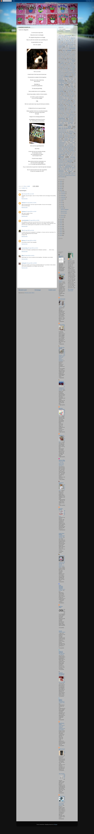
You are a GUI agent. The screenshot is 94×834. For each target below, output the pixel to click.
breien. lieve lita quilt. (63, 54)
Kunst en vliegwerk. (65, 209)
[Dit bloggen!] (34, 186)
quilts (69, 127)
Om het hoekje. (64, 213)
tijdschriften (70, 161)
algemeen (73, 38)
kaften (72, 91)
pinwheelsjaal (62, 118)
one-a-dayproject (66, 112)
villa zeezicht (61, 773)
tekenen (61, 157)
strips (73, 154)
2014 (61, 229)
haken (67, 76)
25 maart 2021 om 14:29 (29, 193)
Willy (23, 255)
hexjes (70, 82)
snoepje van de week (67, 146)
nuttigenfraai (61, 555)
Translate (68, 30)
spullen (64, 752)
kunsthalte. (60, 100)
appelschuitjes (61, 40)
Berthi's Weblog (60, 700)
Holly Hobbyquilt (64, 83)
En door (64, 327)
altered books (64, 39)
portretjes (72, 121)
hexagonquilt (62, 80)
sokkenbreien (66, 147)
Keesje (60, 94)
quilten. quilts (71, 125)
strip (68, 154)
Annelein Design (61, 509)
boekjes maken (68, 47)
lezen (69, 100)
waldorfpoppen (61, 171)
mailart (61, 104)
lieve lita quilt (69, 101)
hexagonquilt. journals (71, 80)
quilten (61, 125)
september (63, 197)
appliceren (67, 40)
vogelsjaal (73, 167)
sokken (74, 146)
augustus (63, 198)
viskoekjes (60, 167)
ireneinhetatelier (25, 220)
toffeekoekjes (61, 162)
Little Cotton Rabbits (61, 534)
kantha (60, 92)
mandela (67, 104)
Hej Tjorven (61, 381)
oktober (62, 195)
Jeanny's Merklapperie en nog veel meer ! (61, 674)
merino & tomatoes (61, 652)
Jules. (68, 91)
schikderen (61, 140)
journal (74, 90)
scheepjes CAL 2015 (68, 138)
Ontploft (71, 112)
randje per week (61, 132)
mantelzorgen (70, 105)
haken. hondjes (70, 78)
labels (65, 100)
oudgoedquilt (71, 114)
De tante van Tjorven (61, 348)
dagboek (64, 64)
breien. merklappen (72, 54)
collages (73, 61)
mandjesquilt (61, 105)
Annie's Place (62, 796)
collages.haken (71, 62)
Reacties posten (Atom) (29, 292)
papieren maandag (71, 115)
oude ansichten (64, 114)
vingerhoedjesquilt (68, 166)
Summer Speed (62, 632)
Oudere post (52, 290)
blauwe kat (69, 43)
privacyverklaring (61, 123)
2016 (61, 226)
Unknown (24, 202)
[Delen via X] (35, 186)
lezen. (74, 100)
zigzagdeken (61, 175)
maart (62, 207)
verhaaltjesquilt (68, 165)
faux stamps (72, 68)
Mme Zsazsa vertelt (61, 724)
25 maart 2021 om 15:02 (31, 211)
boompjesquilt (65, 48)
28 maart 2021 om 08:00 (32, 263)
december (63, 191)
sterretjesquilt (61, 151)
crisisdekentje (61, 63)
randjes (67, 132)
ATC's (73, 40)
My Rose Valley (61, 607)
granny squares (69, 75)
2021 (61, 190)
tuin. (74, 162)
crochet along (70, 63)
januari (62, 217)
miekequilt (24, 263)
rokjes (71, 136)
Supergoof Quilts (61, 483)
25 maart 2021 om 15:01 (31, 202)
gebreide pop (61, 71)
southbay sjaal (62, 149)
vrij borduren (64, 168)
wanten (70, 171)
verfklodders (61, 165)
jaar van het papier (68, 90)
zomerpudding (62, 176)
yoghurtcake (73, 172)
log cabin (65, 103)
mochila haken (69, 108)
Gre (22, 193)
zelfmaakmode (62, 174)
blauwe (64, 43)
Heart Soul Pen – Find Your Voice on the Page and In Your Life (62, 463)
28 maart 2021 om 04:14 (33, 248)
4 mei (71, 36)
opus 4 (65, 113)
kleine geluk (71, 95)
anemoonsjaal (71, 39)
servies (71, 141)
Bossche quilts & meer (62, 409)
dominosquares (61, 66)
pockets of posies (62, 119)
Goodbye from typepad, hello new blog (62, 536)
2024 (61, 184)
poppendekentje (66, 121)
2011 (61, 235)
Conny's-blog (25, 248)
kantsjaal (64, 92)
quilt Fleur (70, 123)
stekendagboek (71, 150)
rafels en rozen (33, 7)
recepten (70, 133)
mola (74, 108)
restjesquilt (72, 135)
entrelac (61, 67)
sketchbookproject (70, 145)
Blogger (55, 824)
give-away (69, 73)
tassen (72, 155)
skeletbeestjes (61, 145)
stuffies (60, 155)
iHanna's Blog (62, 460)
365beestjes (66, 36)
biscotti (60, 43)
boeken (60, 47)
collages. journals (64, 62)
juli (61, 200)
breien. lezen (72, 53)
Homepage (38, 290)
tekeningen (72, 157)
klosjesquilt (67, 96)
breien (69, 50)
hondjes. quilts (61, 86)
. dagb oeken (61, 35)
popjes (60, 121)
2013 (61, 231)
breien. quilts (62, 55)
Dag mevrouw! (64, 211)
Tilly (23, 230)
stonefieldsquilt (62, 154)
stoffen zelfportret (66, 152)
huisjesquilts (61, 87)
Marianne (24, 240)
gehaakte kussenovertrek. (69, 72)
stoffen (70, 151)
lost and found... (72, 103)
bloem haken (64, 44)
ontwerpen (60, 113)
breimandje (61, 58)
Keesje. (64, 94)
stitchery (66, 151)
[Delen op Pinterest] (38, 186)
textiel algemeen (68, 158)
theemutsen (72, 159)
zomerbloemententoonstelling (70, 175)
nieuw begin (73, 109)
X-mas (66, 173)
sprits (66, 150)
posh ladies (61, 122)
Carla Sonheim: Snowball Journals (61, 587)
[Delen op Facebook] (37, 186)
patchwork (62, 117)
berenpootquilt (70, 41)
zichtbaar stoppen (70, 174)
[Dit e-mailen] (33, 186)
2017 (61, 224)
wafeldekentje (61, 170)
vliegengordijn (66, 167)
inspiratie (61, 90)
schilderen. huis (62, 141)
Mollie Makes (62, 109)
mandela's (72, 104)
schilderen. (72, 140)
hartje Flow (70, 79)
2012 (61, 233)
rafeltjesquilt (71, 131)
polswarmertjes (71, 119)
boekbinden (71, 45)
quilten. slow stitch (62, 127)
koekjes (72, 96)
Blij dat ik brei (62, 274)
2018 (61, 222)
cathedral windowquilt (70, 59)
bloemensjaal (70, 44)
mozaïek (68, 109)
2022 (61, 188)
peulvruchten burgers (70, 117)
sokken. (61, 147)
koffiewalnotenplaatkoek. (63, 99)
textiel (62, 158)
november (63, 193)
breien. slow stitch (68, 55)
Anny (25, 186)
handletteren (61, 79)
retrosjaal (66, 136)
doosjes (67, 66)
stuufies (66, 155)
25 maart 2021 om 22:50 (34, 220)
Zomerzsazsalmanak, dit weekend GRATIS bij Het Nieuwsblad (62, 727)
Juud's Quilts (62, 324)
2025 (61, 183)
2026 (61, 181)
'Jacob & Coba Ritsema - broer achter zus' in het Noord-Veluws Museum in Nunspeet (62, 355)
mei (62, 204)
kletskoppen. (61, 96)
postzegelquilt (70, 122)
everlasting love (68, 67)
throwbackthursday (62, 161)
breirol (65, 58)
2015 (61, 228)
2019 (61, 221)
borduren (72, 48)
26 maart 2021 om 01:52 (29, 230)
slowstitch (60, 146)
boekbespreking (62, 45)
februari (62, 215)
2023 (61, 186)
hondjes (23, 188)
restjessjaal (61, 136)
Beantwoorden (25, 198)
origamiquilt (70, 113)
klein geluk (64, 95)
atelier (60, 41)
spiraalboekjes (61, 150)
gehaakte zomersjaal (62, 73)
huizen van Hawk (69, 87)
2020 (61, 219)
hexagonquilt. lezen (63, 82)
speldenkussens (71, 149)
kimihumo (69, 94)
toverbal (66, 162)
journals (62, 91)
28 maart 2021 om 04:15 (29, 255)
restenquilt (60, 135)
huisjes (71, 86)
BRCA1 (64, 50)
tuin (70, 162)
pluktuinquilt (71, 118)
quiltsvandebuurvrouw (62, 131)
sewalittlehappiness (62, 142)
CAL (63, 59)
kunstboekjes (72, 99)
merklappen (62, 108)
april (62, 206)
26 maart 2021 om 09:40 (31, 240)
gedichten (68, 71)
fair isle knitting (65, 68)
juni (62, 202)
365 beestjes (68, 35)
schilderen (66, 140)
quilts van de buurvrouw (64, 128)
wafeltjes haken (70, 170)
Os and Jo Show (61, 257)
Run (65, 137)
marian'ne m (61, 435)
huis (26, 188)
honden (72, 83)
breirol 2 (70, 58)
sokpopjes (72, 147)
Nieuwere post (23, 290)
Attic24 (60, 631)
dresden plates (72, 66)
